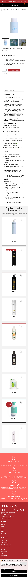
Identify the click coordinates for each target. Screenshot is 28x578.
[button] (6, 5)
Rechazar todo (14, 575)
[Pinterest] (14, 78)
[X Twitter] (11, 78)
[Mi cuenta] (20, 4)
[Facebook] (8, 78)
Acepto (14, 571)
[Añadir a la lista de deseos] (22, 70)
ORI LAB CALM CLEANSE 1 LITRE (14, 237)
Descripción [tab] (8, 88)
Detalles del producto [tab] (10, 90)
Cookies (2, 568)
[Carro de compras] (23, 4)
